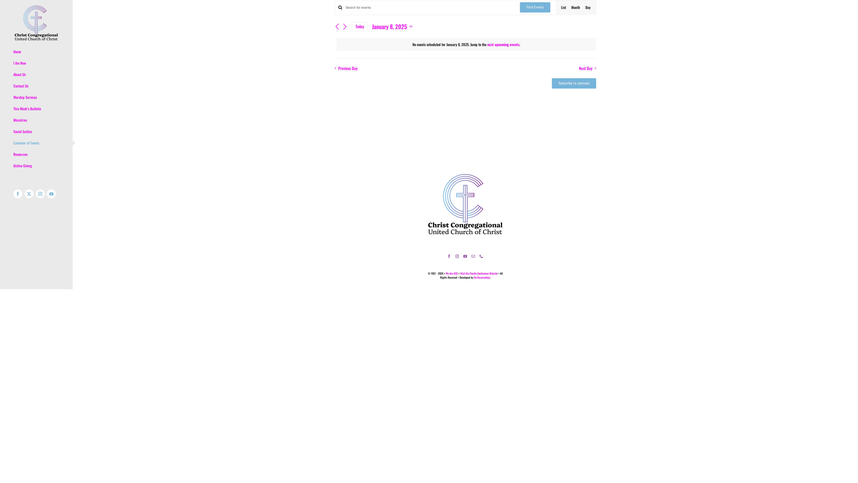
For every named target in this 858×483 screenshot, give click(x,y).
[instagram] (457, 256)
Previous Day (348, 68)
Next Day (585, 68)
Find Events (535, 7)
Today (359, 26)
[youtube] (465, 256)
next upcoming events (503, 44)
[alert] (466, 44)
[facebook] (449, 256)
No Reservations (482, 277)
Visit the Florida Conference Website (479, 273)
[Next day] (345, 27)
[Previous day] (337, 27)
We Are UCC (452, 273)
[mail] (473, 256)
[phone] (481, 256)
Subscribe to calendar (574, 83)
